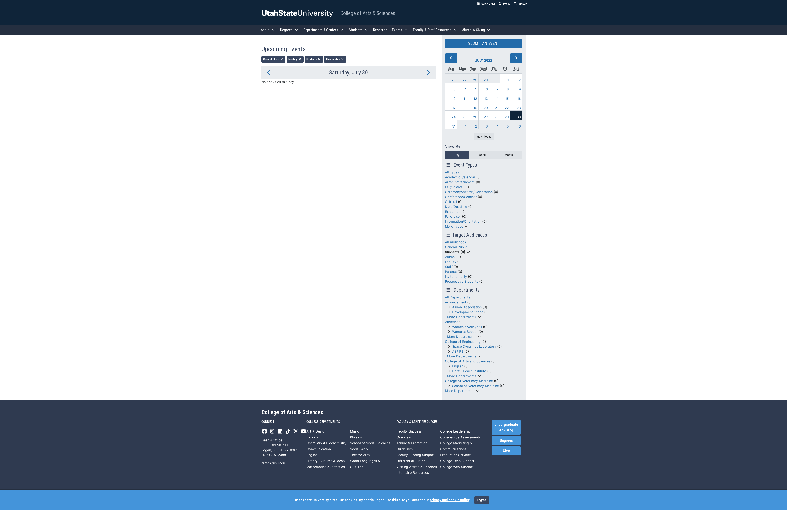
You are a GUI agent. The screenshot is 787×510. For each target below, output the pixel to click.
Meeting (293, 59)
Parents (451, 272)
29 (486, 80)
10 (454, 99)
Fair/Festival (454, 187)
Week (482, 155)
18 (464, 108)
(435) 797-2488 (273, 455)
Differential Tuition (411, 461)
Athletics (451, 322)
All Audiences (455, 242)
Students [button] (356, 30)
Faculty (450, 262)
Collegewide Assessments (460, 437)
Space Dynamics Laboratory (474, 346)
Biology (312, 437)
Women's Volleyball (467, 327)
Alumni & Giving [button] (473, 30)
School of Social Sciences (370, 443)
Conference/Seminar (461, 197)
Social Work (359, 449)
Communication (318, 449)
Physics (356, 437)
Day (457, 155)
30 (496, 80)
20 (486, 108)
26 (454, 80)
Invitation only (456, 276)
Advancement (455, 302)
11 (465, 99)
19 (475, 108)
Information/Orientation (463, 221)
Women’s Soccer (465, 332)
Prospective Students (461, 281)
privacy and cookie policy (449, 500)
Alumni (450, 257)
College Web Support (457, 467)
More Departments (461, 317)
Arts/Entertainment (460, 182)
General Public (456, 247)
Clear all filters (271, 59)
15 (507, 99)
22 (507, 108)
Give (506, 451)
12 (475, 99)
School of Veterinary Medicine (475, 386)
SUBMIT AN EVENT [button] (483, 43)
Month (509, 155)
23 (519, 108)
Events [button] (397, 30)
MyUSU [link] (506, 3)
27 (464, 80)
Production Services (455, 455)
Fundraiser (453, 216)
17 (454, 108)
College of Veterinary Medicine (469, 381)
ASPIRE (457, 351)
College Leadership (455, 431)
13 (486, 99)
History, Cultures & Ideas (325, 461)
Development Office (467, 312)
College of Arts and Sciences (467, 361)
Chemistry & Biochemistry (326, 443)
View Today (483, 136)
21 (496, 108)
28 (475, 80)
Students (311, 59)
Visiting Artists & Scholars (417, 467)
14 (496, 99)
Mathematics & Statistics (325, 467)
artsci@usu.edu (273, 463)
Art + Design (316, 431)
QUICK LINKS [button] (488, 3)
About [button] (265, 30)
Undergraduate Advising (506, 427)
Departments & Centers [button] (320, 30)
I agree (481, 500)
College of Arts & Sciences (367, 13)
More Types (454, 226)
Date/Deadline (456, 207)
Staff (449, 267)
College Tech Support (457, 461)
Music (354, 431)
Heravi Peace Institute (469, 371)
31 (454, 126)
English (457, 366)
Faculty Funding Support (416, 455)
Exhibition (452, 211)
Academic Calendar (460, 177)
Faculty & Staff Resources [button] (432, 30)
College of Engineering (462, 341)
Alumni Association (467, 307)
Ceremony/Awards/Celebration (469, 192)
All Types (452, 172)
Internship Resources (413, 472)
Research (380, 30)
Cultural (451, 202)
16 (519, 99)
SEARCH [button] (523, 3)
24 (454, 117)
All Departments (457, 297)
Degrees (506, 440)
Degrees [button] (286, 30)
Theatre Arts (333, 59)
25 (464, 117)
